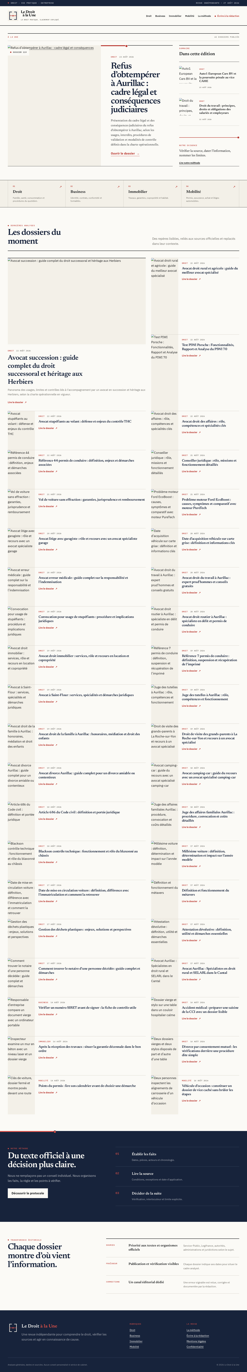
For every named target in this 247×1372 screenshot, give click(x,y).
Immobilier (175, 16)
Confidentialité (195, 1346)
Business (160, 16)
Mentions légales (196, 1341)
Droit (149, 16)
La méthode (204, 16)
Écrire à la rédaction (228, 16)
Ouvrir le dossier (125, 153)
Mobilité (189, 16)
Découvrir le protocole (28, 1193)
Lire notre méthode (189, 162)
